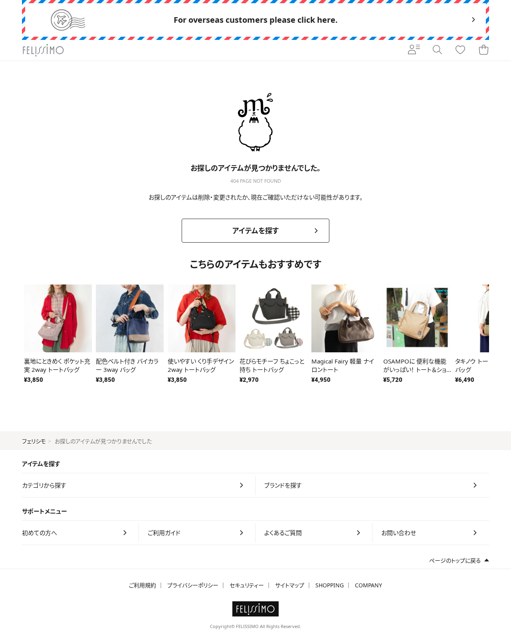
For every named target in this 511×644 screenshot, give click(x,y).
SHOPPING (329, 585)
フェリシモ (34, 441)
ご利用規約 (142, 585)
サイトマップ (289, 585)
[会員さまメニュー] (414, 50)
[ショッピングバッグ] (483, 50)
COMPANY (368, 585)
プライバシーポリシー (192, 585)
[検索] (437, 50)
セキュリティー (247, 585)
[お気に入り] (460, 50)
